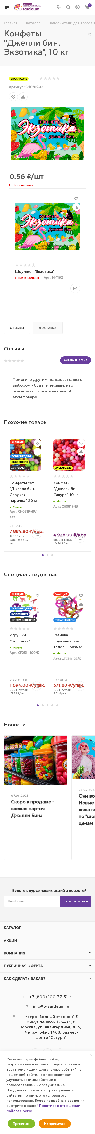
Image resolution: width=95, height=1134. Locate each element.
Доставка (48, 328)
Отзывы (17, 328)
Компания (14, 953)
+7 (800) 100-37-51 (48, 997)
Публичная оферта (23, 966)
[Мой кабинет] (77, 7)
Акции (10, 940)
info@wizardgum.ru (51, 1006)
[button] (42, 555)
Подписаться (76, 901)
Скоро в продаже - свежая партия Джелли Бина (32, 808)
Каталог (12, 928)
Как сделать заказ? (24, 978)
